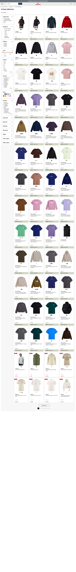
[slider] (2, 52)
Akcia (5, 55)
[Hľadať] (20, 4)
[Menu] (2, 3)
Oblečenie (11, 6)
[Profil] (74, 3)
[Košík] (70, 3)
